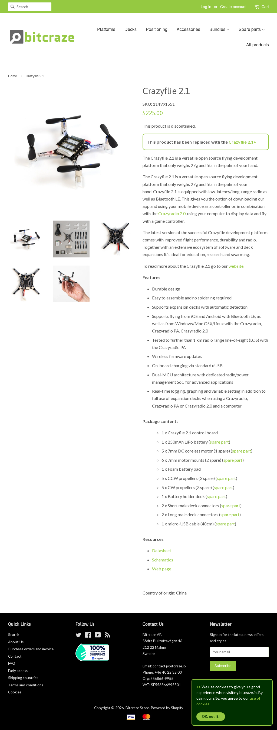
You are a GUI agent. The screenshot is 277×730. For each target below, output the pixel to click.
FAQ (11, 663)
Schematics (162, 559)
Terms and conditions (25, 685)
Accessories (188, 29)
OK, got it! (211, 716)
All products (257, 44)
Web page (161, 568)
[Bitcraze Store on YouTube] (98, 636)
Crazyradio (168, 213)
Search (13, 634)
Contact (15, 656)
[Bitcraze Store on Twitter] (78, 636)
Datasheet (161, 550)
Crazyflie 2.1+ (242, 141)
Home (12, 75)
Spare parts (250, 29)
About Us (16, 642)
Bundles (217, 29)
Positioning (156, 29)
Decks (130, 29)
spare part (219, 441)
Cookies (14, 692)
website (236, 266)
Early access (18, 670)
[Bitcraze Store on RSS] (107, 636)
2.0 (182, 213)
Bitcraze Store (137, 708)
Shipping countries (23, 678)
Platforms (106, 29)
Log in (206, 6)
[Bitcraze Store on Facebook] (88, 636)
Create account (233, 6)
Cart (265, 6)
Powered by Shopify (167, 708)
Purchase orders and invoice (31, 649)
